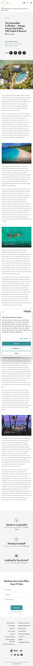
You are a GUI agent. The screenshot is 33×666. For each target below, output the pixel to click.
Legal (13, 664)
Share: (7, 53)
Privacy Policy (22, 628)
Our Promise (11, 626)
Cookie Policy (22, 631)
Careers (12, 634)
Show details (24, 338)
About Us (12, 628)
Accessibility (18, 664)
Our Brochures (10, 623)
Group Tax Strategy (24, 634)
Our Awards (11, 631)
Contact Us (21, 637)
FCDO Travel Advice (9, 644)
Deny (16, 353)
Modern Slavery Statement (10, 640)
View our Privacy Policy (16, 611)
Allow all (16, 343)
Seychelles (18, 44)
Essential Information (24, 626)
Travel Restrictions (9, 637)
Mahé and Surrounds (11, 46)
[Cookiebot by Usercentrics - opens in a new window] (23, 311)
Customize (15, 348)
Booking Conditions (24, 623)
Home (2, 7)
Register (20, 639)
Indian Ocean (9, 44)
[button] (11, 53)
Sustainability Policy (24, 642)
